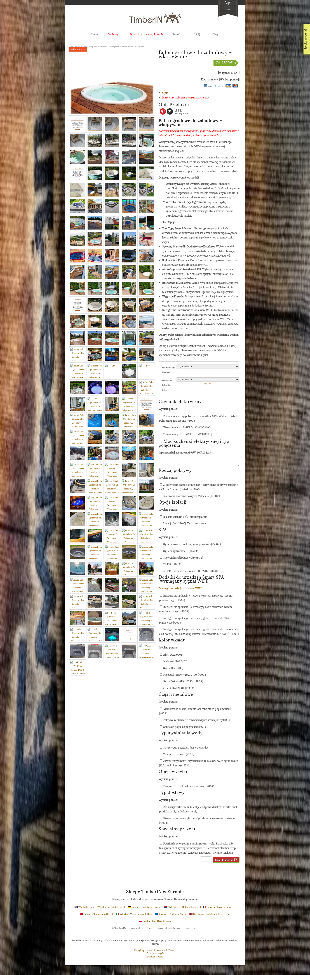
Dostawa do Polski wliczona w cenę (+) (189, 786)
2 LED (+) (172, 564)
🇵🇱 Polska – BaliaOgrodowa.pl (155, 921)
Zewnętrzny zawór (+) (178, 754)
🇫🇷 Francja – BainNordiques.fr (219, 907)
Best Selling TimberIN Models (95, 47)
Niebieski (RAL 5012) (175, 661)
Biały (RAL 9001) (173, 654)
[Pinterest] (163, 111)
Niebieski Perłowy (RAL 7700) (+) (185, 674)
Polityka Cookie (155, 956)
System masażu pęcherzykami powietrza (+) (192, 544)
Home (94, 34)
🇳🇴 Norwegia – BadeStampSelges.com (209, 914)
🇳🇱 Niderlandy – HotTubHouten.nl (182, 907)
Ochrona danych (155, 953)
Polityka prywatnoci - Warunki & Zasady (155, 950)
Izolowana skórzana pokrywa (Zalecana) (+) (191, 496)
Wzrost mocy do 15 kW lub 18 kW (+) (187, 434)
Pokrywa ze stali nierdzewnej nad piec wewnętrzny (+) (197, 720)
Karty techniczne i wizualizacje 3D (185, 97)
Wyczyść (207, 384)
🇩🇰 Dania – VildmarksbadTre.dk (97, 914)
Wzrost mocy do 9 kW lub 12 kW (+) (187, 427)
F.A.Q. (195, 34)
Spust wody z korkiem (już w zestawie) (185, 747)
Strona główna (75, 47)
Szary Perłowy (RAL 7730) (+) (183, 681)
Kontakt (175, 34)
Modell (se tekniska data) (167, 385)
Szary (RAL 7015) (173, 668)
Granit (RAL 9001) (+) (178, 688)
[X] (170, 111)
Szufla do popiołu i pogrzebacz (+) (185, 726)
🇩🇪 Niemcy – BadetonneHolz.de (145, 907)
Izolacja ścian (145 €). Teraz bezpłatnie (185, 516)
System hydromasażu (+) (181, 551)
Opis (165, 93)
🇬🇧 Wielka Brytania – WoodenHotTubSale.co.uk (99, 907)
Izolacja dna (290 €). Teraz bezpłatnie (184, 523)
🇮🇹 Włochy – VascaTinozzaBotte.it (134, 914)
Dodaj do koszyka (224, 860)
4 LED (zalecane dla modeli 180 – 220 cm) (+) (192, 571)
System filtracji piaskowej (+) (183, 557)
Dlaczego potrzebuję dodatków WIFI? (181, 588)
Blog (215, 34)
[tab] (200, 93)
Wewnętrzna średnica (167, 370)
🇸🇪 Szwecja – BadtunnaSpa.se (171, 914)
